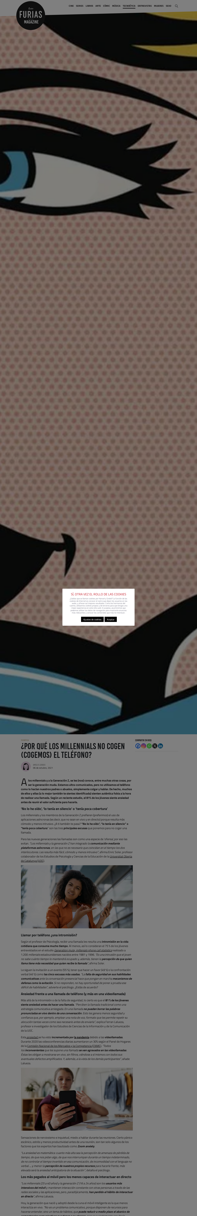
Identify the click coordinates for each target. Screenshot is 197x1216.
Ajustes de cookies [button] (92, 619)
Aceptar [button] (111, 619)
